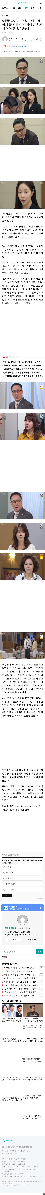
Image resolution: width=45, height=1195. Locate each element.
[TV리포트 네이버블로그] (31, 1130)
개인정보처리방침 (24, 1133)
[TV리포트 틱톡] (9, 1130)
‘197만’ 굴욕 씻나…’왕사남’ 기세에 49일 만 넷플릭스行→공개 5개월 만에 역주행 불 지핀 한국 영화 (21, 985)
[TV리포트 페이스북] (14, 1130)
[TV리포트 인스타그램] (6, 1130)
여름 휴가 (9, 867)
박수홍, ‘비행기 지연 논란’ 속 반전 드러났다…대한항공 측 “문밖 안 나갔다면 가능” (21, 968)
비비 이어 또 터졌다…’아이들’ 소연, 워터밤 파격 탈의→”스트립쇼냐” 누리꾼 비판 (21, 978)
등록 (39, 952)
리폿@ (5, 8)
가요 (20, 8)
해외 (39, 8)
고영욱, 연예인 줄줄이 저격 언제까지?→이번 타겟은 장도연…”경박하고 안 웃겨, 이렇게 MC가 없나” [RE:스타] (21, 971)
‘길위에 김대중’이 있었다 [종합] (18, 932)
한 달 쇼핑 (9, 873)
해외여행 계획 (10, 884)
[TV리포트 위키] (20, 1130)
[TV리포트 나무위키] (22, 1130)
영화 (32, 8)
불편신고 (18, 1135)
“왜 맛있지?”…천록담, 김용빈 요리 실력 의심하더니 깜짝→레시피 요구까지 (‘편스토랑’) (21, 982)
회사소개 (5, 1133)
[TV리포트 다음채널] (17, 1130)
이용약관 (13, 1133)
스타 (13, 8)
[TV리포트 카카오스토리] (25, 1130)
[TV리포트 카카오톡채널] (28, 1130)
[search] (41, 3)
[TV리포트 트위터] (11, 1130)
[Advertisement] (22, 330)
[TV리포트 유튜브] (3, 1130)
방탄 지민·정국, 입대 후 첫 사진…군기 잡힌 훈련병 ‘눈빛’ (23, 935)
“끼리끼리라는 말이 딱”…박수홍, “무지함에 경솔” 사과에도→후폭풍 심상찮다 (21, 975)
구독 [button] (25, 39)
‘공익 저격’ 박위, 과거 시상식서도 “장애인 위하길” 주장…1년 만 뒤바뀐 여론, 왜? (21, 989)
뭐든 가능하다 (10, 890)
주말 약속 (9, 878)
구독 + (13, 940)
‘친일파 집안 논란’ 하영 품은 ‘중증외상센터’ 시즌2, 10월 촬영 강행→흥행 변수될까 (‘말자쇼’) (21, 992)
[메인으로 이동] (22, 3)
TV (26, 8)
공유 (40, 39)
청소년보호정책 (7, 1135)
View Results (39, 898)
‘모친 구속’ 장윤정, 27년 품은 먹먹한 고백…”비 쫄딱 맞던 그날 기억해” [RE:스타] (21, 996)
